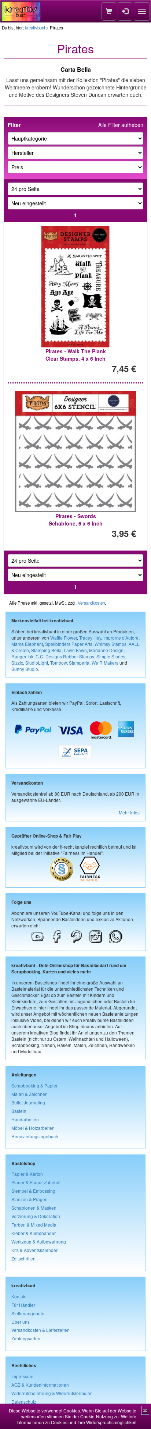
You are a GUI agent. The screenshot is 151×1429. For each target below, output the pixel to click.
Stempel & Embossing (33, 1191)
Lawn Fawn (75, 650)
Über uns (20, 1322)
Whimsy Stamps (110, 644)
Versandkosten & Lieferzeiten (40, 1330)
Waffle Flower (63, 637)
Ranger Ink (22, 656)
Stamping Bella (46, 650)
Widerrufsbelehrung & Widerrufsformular (51, 1393)
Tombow (58, 662)
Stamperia (79, 662)
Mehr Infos (129, 812)
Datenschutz (23, 1401)
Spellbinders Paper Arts (68, 644)
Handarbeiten (25, 1119)
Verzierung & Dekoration (35, 1216)
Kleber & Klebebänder (33, 1233)
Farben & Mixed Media (33, 1224)
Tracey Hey (90, 637)
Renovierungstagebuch (34, 1136)
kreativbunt (35, 28)
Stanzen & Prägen (29, 1199)
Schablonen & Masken (33, 1208)
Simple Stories (110, 656)
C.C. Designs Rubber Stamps (65, 656)
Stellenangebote (27, 1313)
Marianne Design (106, 650)
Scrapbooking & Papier (34, 1085)
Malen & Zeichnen (29, 1094)
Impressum (22, 1376)
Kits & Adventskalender (34, 1250)
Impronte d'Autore (121, 637)
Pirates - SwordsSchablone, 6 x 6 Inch (76, 519)
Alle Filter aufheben (120, 124)
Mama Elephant (27, 644)
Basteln (18, 1111)
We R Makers (105, 662)
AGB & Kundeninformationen (40, 1385)
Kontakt (18, 1296)
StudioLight (36, 662)
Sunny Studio (24, 669)
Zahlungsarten (25, 1338)
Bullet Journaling (28, 1102)
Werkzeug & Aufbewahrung (38, 1241)
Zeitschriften (23, 1258)
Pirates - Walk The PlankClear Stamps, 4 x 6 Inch (75, 354)
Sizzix (17, 662)
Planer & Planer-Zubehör (36, 1182)
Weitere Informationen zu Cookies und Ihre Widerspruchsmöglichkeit (76, 1419)
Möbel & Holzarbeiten (33, 1128)
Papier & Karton (27, 1174)
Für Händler (23, 1305)
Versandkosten (91, 603)
